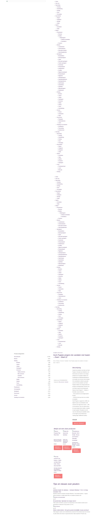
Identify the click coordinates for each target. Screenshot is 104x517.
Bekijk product (79, 423)
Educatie (60, 169)
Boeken (58, 44)
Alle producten (17, 356)
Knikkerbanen (61, 68)
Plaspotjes (60, 119)
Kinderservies (61, 130)
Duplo (59, 59)
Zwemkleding (61, 108)
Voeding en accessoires (62, 124)
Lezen (59, 168)
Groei (58, 12)
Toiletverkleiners (61, 120)
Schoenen (60, 101)
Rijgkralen (60, 75)
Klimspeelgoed (61, 66)
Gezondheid (58, 15)
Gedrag (58, 10)
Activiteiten (59, 26)
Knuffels (60, 70)
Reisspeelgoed (61, 73)
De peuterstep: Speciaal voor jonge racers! (64, 501)
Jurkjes (59, 97)
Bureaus (60, 34)
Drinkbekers (61, 126)
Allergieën (60, 149)
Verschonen (59, 117)
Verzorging (59, 14)
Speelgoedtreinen (62, 81)
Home (56, 1)
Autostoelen (60, 113)
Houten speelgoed (62, 63)
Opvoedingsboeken (62, 52)
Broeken (60, 93)
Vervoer (58, 110)
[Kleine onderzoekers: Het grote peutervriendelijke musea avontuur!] (56, 506)
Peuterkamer (59, 32)
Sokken (60, 104)
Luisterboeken (61, 46)
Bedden (60, 35)
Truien (59, 106)
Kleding (58, 92)
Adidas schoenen (21, 371)
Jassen (59, 95)
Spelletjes (60, 86)
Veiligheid (59, 19)
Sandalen (20, 375)
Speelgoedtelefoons (62, 79)
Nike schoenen (21, 373)
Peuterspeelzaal (61, 166)
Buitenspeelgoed (62, 57)
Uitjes (58, 28)
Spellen (60, 158)
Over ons (57, 3)
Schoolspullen (17, 389)
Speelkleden (61, 84)
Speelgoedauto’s (62, 77)
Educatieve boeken (62, 50)
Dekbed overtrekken (65, 39)
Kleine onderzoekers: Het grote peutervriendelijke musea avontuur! (71, 510)
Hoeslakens (63, 41)
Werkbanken (61, 90)
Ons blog (57, 131)
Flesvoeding (61, 128)
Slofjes (59, 102)
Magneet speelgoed (62, 72)
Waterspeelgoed (61, 88)
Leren (58, 164)
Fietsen (60, 111)
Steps (59, 115)
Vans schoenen (21, 377)
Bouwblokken (61, 55)
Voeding (58, 6)
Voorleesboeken (61, 48)
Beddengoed (62, 37)
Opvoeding (57, 5)
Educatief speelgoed (62, 61)
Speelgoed (59, 53)
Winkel (56, 30)
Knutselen (60, 160)
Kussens (60, 43)
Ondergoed (60, 99)
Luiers (59, 122)
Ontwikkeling (59, 8)
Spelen (57, 25)
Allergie (58, 21)
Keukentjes (60, 64)
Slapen (58, 17)
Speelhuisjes (61, 82)
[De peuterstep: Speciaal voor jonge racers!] (59, 497)
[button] (78, 175)
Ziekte (58, 23)
